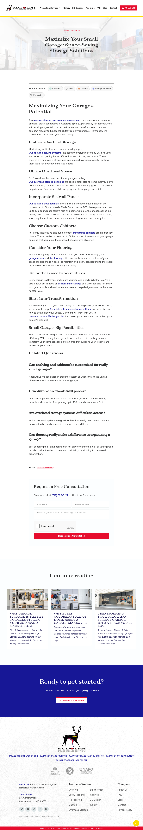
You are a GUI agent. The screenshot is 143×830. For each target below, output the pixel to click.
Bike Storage (96, 790)
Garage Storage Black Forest (71, 760)
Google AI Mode (103, 88)
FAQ (99, 8)
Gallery (66, 8)
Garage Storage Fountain (53, 756)
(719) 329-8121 (60, 495)
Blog (105, 8)
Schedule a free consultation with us (70, 309)
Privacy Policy (125, 810)
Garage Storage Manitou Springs (86, 756)
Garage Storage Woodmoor (23, 756)
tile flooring (55, 258)
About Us (90, 8)
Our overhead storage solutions (46, 182)
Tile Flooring (75, 800)
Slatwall (73, 805)
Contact (113, 8)
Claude (84, 88)
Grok (71, 88)
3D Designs (77, 8)
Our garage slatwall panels (44, 203)
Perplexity (37, 95)
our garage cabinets (84, 233)
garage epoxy (36, 258)
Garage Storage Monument (120, 756)
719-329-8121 (25, 794)
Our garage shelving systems (45, 153)
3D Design (95, 800)
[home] (21, 8)
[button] (50, 8)
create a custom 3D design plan (46, 316)
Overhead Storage (78, 810)
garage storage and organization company (58, 120)
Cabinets (94, 795)
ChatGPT (56, 88)
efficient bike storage (69, 283)
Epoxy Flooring (77, 795)
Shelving (73, 790)
